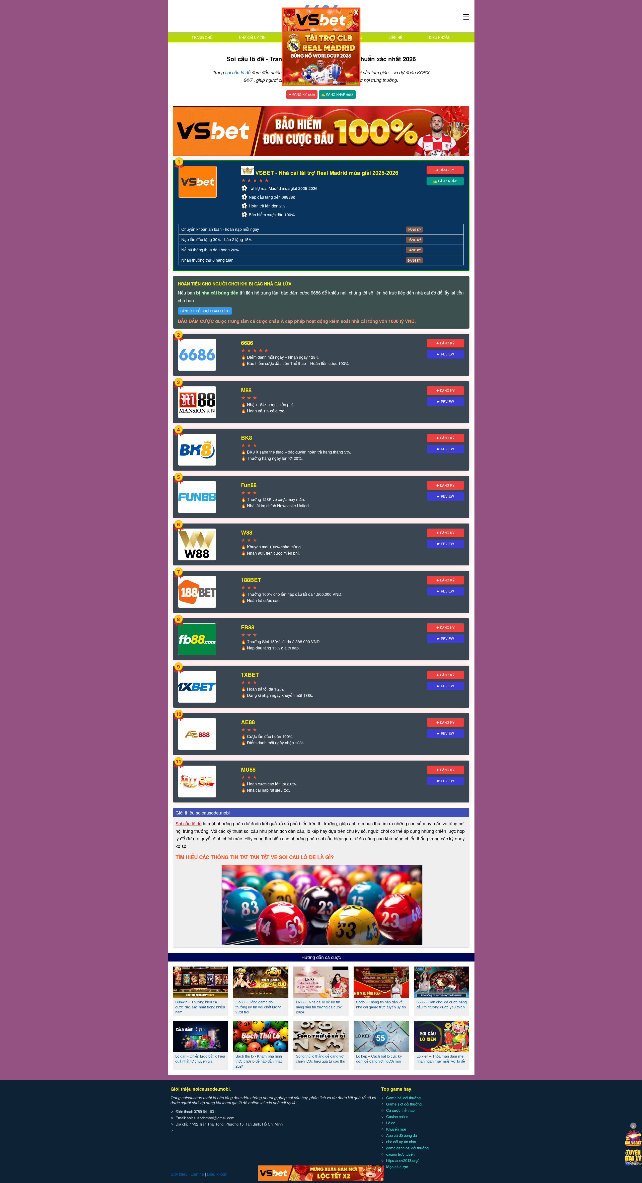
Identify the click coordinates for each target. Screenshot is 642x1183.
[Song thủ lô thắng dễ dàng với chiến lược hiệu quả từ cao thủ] (321, 1050)
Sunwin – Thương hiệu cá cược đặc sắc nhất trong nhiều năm (200, 1006)
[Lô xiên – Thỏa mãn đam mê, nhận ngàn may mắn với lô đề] (441, 1050)
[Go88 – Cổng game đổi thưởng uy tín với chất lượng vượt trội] (260, 995)
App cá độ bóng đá (401, 1135)
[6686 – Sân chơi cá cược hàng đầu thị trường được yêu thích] (441, 995)
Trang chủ (202, 37)
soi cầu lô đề (238, 72)
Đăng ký (414, 229)
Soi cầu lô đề (189, 823)
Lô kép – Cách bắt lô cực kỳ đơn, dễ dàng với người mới (379, 1058)
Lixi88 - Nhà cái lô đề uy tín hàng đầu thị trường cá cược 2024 (319, 1006)
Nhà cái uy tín (252, 37)
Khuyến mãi (396, 1129)
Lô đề (390, 1122)
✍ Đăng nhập (445, 181)
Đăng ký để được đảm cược (204, 311)
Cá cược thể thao (400, 1110)
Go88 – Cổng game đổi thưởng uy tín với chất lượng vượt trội (258, 1006)
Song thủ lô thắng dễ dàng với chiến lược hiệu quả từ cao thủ (320, 1058)
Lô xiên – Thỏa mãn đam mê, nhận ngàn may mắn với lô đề (441, 1058)
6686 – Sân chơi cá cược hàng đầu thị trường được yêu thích (442, 1004)
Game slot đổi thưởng (404, 1103)
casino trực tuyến (400, 1154)
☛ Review (445, 354)
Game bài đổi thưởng (403, 1097)
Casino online (397, 1116)
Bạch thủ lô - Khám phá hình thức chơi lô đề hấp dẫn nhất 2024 (258, 1061)
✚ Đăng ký (445, 170)
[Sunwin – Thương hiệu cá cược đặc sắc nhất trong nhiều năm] (200, 995)
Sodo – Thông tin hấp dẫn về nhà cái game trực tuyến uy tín (381, 1004)
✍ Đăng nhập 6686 (337, 94)
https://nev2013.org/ (402, 1160)
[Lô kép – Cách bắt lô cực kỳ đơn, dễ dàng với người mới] (381, 1050)
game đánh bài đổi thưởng (407, 1147)
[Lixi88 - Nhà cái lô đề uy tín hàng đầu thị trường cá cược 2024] (321, 995)
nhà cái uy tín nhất (401, 1141)
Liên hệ (395, 37)
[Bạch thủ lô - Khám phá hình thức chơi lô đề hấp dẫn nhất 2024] (260, 1050)
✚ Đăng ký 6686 (302, 94)
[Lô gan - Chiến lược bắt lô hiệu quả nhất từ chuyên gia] (200, 1050)
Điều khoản (439, 37)
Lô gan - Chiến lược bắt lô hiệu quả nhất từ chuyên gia (200, 1058)
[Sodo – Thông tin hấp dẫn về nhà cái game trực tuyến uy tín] (381, 995)
